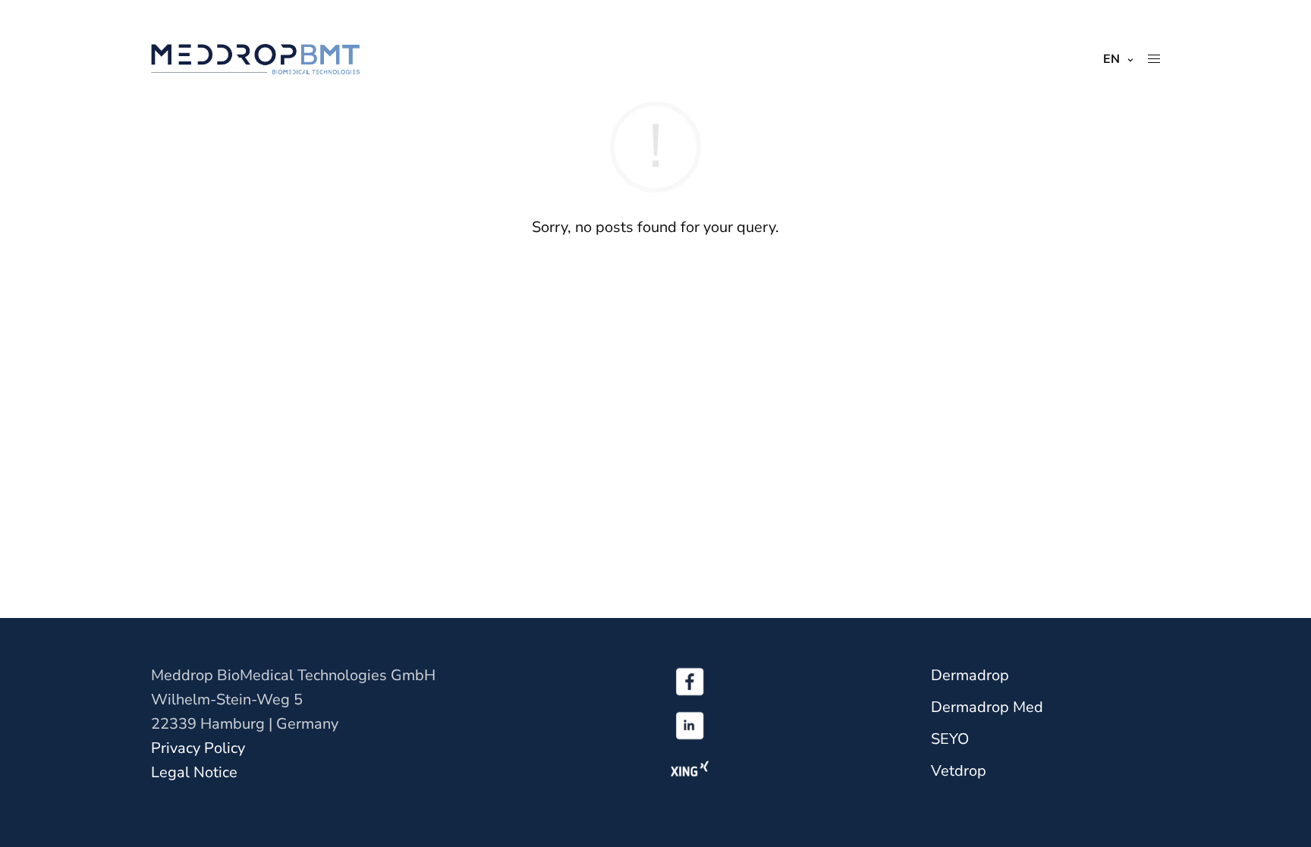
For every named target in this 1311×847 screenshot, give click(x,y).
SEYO (950, 739)
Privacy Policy (198, 748)
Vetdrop (958, 771)
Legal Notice (194, 772)
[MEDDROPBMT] (255, 59)
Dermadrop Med (987, 707)
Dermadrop (970, 675)
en (1111, 59)
